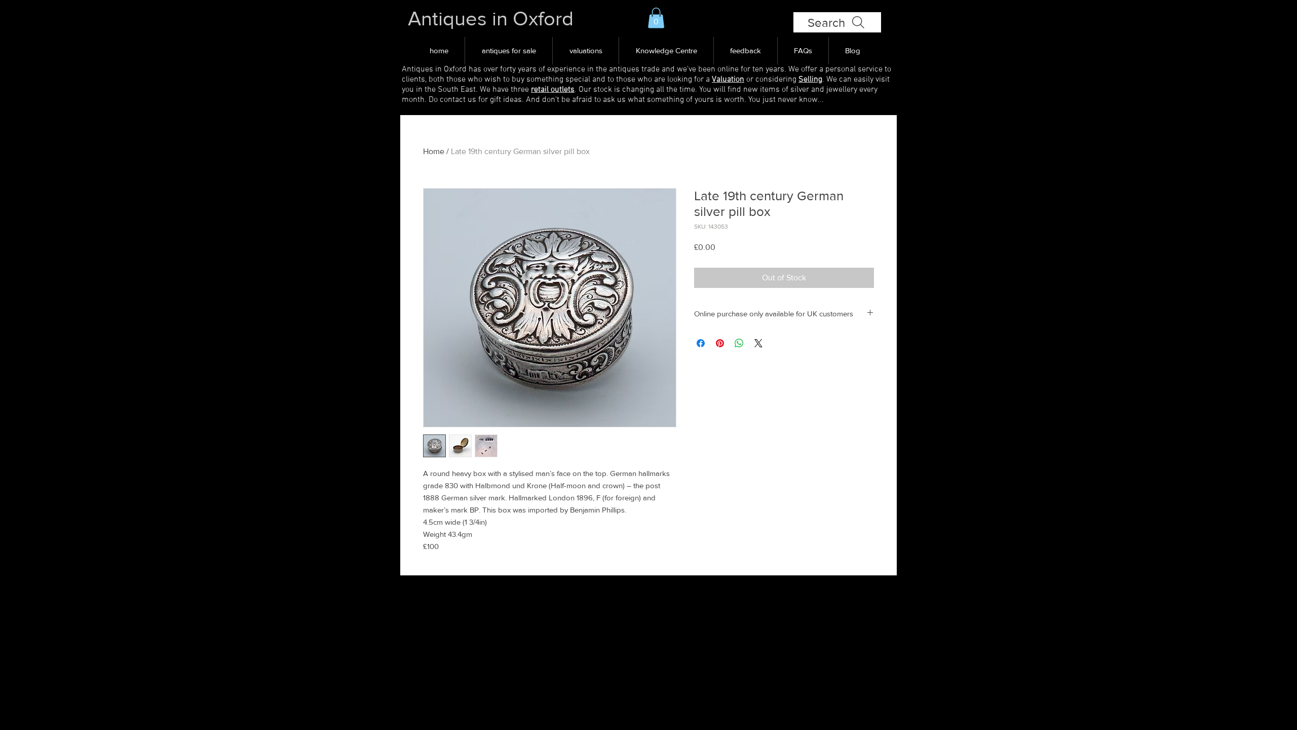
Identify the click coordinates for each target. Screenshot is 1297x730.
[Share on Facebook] (701, 343)
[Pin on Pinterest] (720, 343)
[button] (656, 18)
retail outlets (553, 90)
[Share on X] (758, 343)
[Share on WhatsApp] (739, 343)
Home (433, 151)
